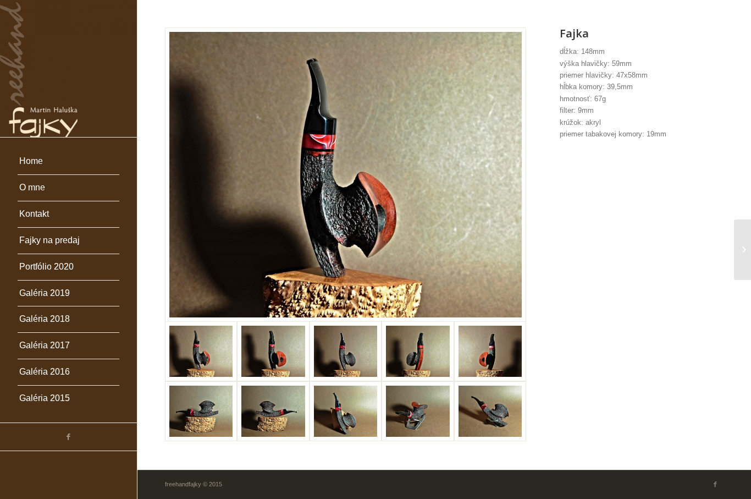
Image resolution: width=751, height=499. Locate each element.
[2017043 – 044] (742, 250)
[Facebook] (68, 437)
